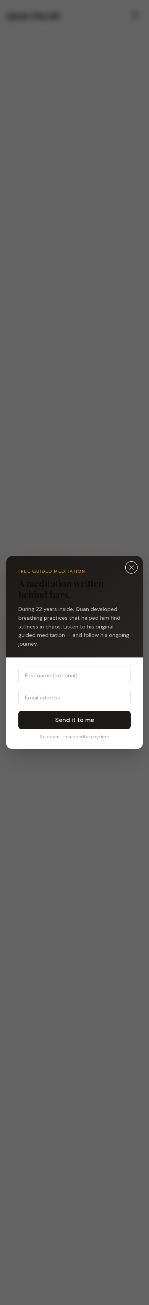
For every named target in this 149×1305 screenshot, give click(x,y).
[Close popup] (131, 567)
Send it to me (74, 720)
